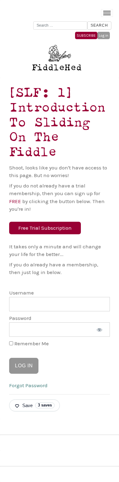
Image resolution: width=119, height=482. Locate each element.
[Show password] (99, 329)
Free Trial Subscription (45, 228)
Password (20, 318)
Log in (103, 35)
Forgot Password (28, 385)
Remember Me (31, 343)
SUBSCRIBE (86, 35)
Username (21, 293)
